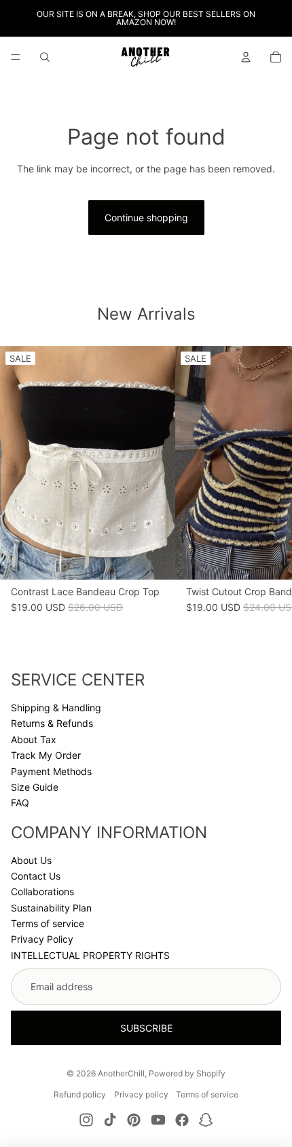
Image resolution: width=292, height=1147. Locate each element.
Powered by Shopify (187, 1073)
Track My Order (46, 755)
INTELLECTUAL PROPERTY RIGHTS (90, 955)
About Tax (33, 739)
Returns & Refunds (52, 723)
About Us (31, 860)
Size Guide (34, 787)
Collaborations (42, 891)
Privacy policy (141, 1094)
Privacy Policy (42, 939)
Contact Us (35, 876)
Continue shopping (146, 217)
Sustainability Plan (51, 908)
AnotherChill (121, 1073)
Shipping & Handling (56, 707)
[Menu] (15, 57)
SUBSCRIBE (146, 1028)
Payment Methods (51, 771)
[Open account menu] (246, 57)
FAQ (20, 802)
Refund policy (80, 1094)
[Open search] (45, 57)
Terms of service (47, 923)
